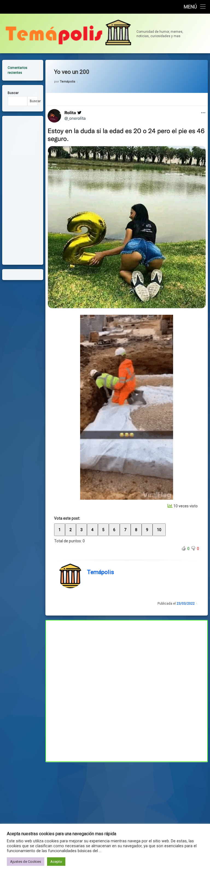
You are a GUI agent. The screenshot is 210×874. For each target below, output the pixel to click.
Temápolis (67, 81)
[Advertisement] (126, 802)
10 (159, 530)
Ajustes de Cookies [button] (25, 862)
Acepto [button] (56, 862)
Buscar (13, 93)
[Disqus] (126, 690)
